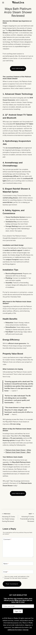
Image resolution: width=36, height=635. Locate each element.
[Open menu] (3, 2)
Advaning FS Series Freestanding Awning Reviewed (27, 517)
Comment (7, 539)
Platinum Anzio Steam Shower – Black (18, 452)
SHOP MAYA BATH (18, 68)
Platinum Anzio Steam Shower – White (18, 450)
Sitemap (25, 630)
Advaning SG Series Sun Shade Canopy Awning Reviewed (8, 517)
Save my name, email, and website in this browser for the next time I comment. (17, 577)
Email (5, 572)
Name (6, 564)
